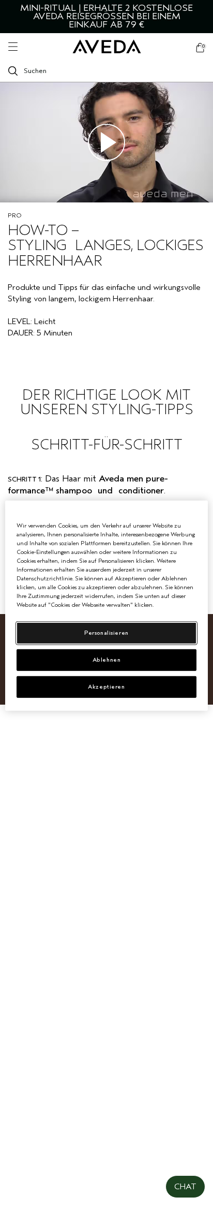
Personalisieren (106, 633)
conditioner (141, 490)
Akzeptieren (106, 686)
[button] (185, 1186)
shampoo (74, 490)
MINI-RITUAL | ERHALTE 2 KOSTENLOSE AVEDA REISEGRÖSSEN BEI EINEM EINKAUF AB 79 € (106, 16)
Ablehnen (107, 659)
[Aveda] (106, 46)
